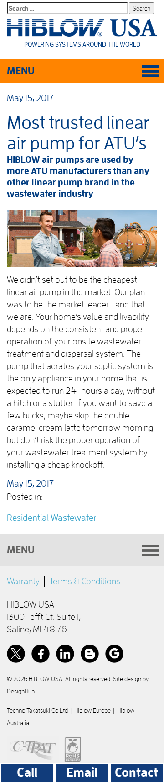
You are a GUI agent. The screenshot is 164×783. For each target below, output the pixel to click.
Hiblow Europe (92, 710)
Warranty (23, 581)
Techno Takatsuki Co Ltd (37, 710)
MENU (21, 71)
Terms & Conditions (84, 581)
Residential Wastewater (51, 517)
